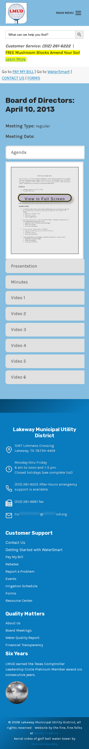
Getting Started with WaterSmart (34, 549)
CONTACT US (13, 78)
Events (10, 579)
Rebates (12, 564)
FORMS (33, 78)
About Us (13, 623)
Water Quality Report (22, 637)
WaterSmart (58, 71)
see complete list (57, 472)
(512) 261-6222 (26, 484)
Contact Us (15, 542)
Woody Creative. (46, 733)
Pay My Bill (14, 557)
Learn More (15, 59)
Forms (10, 593)
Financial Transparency (24, 645)
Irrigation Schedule (21, 586)
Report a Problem (19, 571)
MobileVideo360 (44, 744)
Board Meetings (18, 630)
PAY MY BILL (23, 71)
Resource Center (18, 600)
